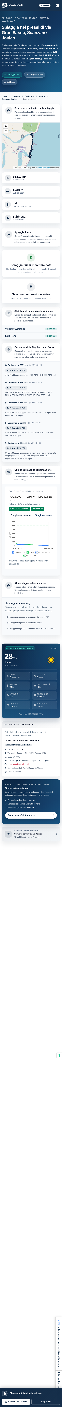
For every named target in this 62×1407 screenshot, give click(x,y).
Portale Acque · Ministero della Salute (28, 491)
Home (4, 96)
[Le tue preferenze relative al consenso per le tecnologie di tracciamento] (59, 1055)
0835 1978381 (14, 757)
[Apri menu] (57, 5)
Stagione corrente (21, 515)
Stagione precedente (46, 515)
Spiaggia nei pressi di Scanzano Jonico (26, 623)
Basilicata (29, 96)
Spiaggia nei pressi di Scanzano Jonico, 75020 (29, 617)
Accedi (46, 5)
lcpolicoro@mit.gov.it (40, 760)
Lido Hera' (10, 336)
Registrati (46, 1401)
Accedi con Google (17, 1401)
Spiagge (16, 96)
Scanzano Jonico (9, 99)
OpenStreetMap (43, 167)
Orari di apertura (14, 772)
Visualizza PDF (18, 370)
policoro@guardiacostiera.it (19, 760)
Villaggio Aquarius (15, 329)
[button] (5, 126)
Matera (42, 96)
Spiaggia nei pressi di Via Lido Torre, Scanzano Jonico (32, 628)
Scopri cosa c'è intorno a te (21, 815)
